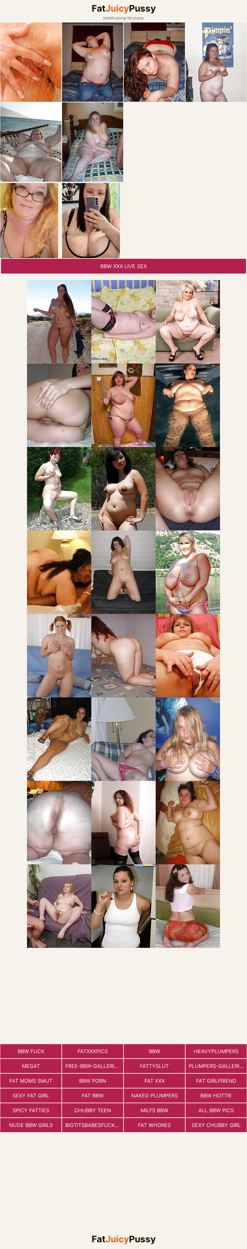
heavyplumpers (216, 1051)
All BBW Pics (216, 1110)
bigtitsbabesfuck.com (94, 1125)
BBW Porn (92, 1081)
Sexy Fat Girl (31, 1095)
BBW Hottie (216, 1095)
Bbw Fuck (31, 1051)
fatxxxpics (93, 1051)
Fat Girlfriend (216, 1081)
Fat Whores (154, 1125)
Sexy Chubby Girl (216, 1125)
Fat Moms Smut (30, 1081)
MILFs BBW (154, 1110)
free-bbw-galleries (93, 1066)
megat (31, 1066)
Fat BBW (93, 1095)
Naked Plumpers (154, 1095)
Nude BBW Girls (31, 1125)
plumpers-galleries (217, 1066)
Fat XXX (154, 1081)
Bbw (154, 1051)
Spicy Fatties (31, 1110)
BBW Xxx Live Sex (123, 266)
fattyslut (154, 1066)
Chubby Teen (92, 1110)
